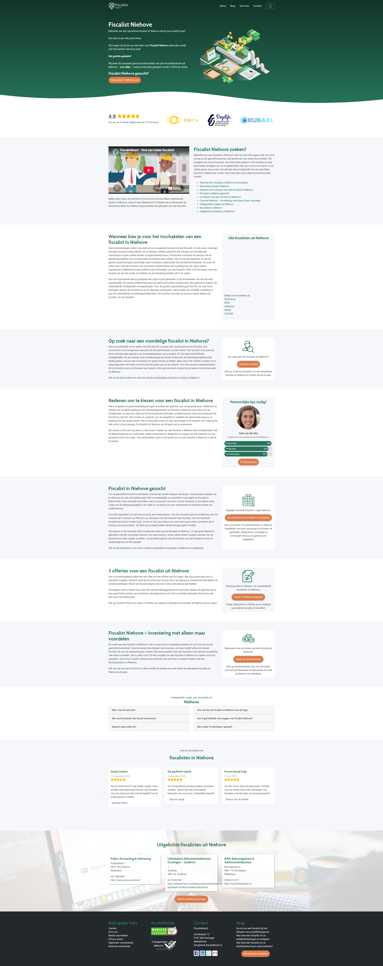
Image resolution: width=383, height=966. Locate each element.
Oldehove (229, 306)
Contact (257, 5)
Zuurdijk (228, 313)
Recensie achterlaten (119, 946)
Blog (232, 5)
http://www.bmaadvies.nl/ (238, 883)
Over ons (244, 5)
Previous (103, 792)
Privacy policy (115, 939)
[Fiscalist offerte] (248, 577)
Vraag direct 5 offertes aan (125, 80)
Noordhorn (230, 299)
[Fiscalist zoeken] (248, 348)
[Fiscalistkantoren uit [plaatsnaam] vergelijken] (248, 501)
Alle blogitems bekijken (255, 953)
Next (279, 792)
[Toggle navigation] (270, 6)
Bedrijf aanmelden (118, 935)
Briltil (227, 302)
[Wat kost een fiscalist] (248, 639)
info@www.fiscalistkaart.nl (208, 945)
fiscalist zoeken (124, 377)
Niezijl (227, 310)
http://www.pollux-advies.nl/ (126, 880)
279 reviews (151, 122)
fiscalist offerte (124, 603)
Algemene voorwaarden (120, 942)
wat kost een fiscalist (127, 668)
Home (223, 5)
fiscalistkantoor (124, 548)
